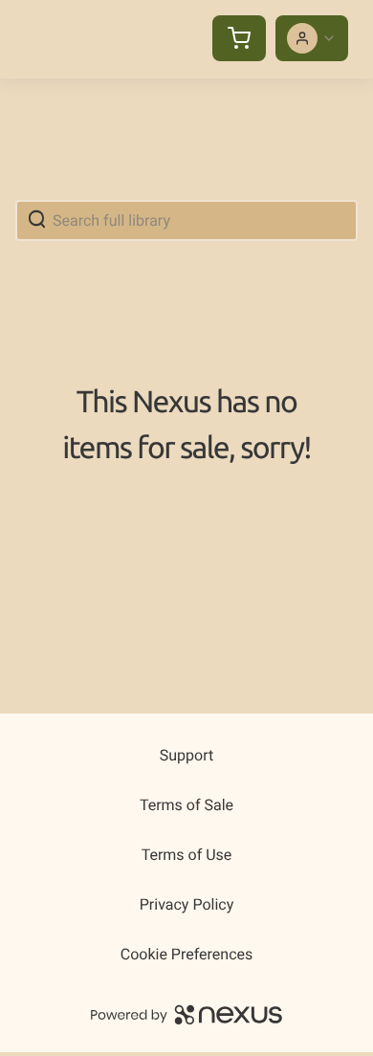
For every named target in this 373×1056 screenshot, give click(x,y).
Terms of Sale (186, 805)
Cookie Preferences (187, 954)
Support (186, 755)
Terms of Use (187, 855)
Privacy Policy (187, 904)
